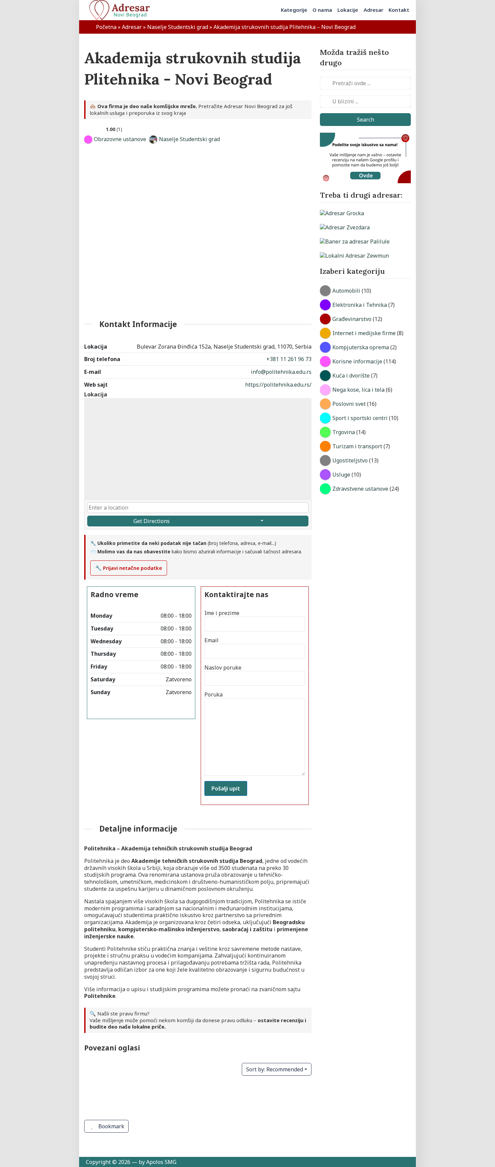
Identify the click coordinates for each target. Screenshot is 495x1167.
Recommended (274, 1069)
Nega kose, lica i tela (358, 389)
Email (211, 640)
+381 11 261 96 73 (288, 359)
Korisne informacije (357, 361)
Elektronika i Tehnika (359, 305)
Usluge (341, 474)
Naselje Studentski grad (177, 27)
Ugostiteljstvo (350, 460)
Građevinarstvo (351, 319)
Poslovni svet (349, 404)
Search (365, 119)
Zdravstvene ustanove (360, 488)
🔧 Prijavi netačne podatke (128, 567)
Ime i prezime (221, 613)
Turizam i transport (357, 446)
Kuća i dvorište (351, 375)
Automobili (346, 290)
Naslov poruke (222, 667)
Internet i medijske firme (364, 333)
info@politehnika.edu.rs (281, 372)
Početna (106, 27)
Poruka (213, 694)
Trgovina (343, 432)
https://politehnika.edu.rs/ (278, 384)
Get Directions (151, 521)
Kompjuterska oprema (360, 347)
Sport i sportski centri (360, 418)
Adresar (132, 27)
